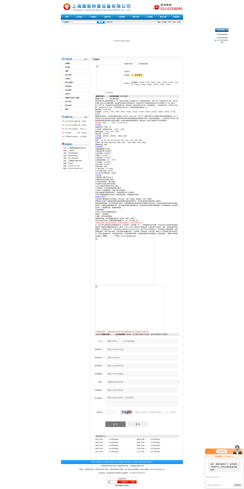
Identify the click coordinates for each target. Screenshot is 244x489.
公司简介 (99, 462)
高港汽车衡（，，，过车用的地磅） (149, 445)
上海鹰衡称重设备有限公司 (109, 466)
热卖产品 (113, 462)
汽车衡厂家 (145, 332)
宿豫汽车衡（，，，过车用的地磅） (149, 442)
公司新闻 (120, 462)
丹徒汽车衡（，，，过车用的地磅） (149, 448)
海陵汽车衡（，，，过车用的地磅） (107, 448)
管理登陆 (118, 473)
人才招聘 (135, 462)
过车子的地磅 (136, 332)
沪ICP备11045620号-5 (137, 473)
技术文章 (128, 462)
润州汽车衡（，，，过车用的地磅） (107, 451)
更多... (86, 59)
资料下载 (142, 462)
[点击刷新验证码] (126, 412)
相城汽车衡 (111, 332)
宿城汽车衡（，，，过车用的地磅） (107, 445)
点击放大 (110, 92)
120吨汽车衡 (120, 332)
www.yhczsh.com (74, 166)
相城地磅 (128, 332)
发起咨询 (238, 485)
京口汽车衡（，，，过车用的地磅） (149, 451)
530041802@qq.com (75, 168)
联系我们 (149, 462)
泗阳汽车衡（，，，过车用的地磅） (149, 439)
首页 (93, 462)
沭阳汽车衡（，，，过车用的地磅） (107, 442)
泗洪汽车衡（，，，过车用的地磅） (107, 439)
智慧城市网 (110, 473)
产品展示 (106, 462)
